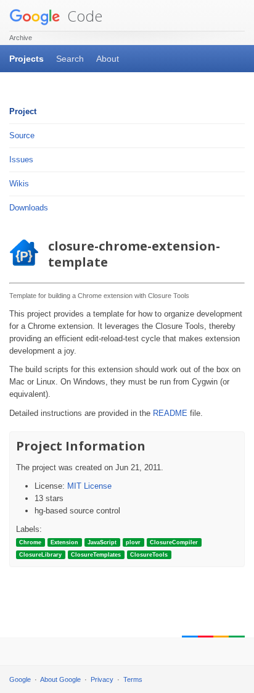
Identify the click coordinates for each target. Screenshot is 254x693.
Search (70, 59)
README (170, 413)
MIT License (89, 486)
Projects (26, 59)
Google (20, 679)
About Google (60, 679)
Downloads (28, 207)
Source (22, 135)
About (107, 59)
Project (22, 111)
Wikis (19, 183)
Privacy (102, 679)
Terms (132, 679)
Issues (21, 159)
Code (82, 16)
